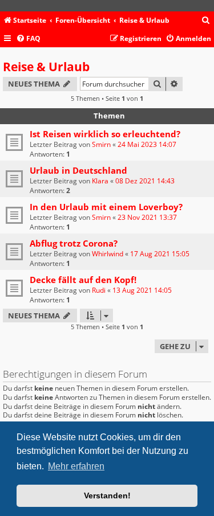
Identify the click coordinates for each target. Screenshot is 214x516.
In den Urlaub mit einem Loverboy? (106, 206)
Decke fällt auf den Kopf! (83, 279)
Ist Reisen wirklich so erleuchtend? (105, 134)
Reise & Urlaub (46, 67)
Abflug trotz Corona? (74, 243)
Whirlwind (107, 254)
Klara (100, 181)
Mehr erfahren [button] (76, 466)
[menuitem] (206, 20)
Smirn (101, 144)
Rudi (99, 290)
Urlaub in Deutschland (78, 170)
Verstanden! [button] (107, 495)
